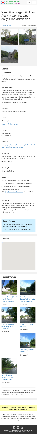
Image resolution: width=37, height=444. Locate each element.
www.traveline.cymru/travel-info (16, 226)
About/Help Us (23, 409)
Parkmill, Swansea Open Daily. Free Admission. (8, 326)
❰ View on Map (6, 25)
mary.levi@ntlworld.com (10, 124)
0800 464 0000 (26, 229)
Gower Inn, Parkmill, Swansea (26, 325)
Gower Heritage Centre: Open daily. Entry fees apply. (8, 377)
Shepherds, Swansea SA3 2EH (27, 351)
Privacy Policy (25, 431)
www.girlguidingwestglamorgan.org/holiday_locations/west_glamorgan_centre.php (18, 146)
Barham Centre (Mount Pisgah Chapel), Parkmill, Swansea (9, 299)
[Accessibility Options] (29, 2)
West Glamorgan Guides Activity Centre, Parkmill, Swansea (27, 299)
